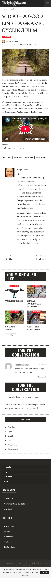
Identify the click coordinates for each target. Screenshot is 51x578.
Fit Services (9, 547)
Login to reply (42, 377)
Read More (26, 575)
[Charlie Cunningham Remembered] (36, 291)
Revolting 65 (41, 259)
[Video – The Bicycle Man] (36, 317)
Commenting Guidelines (16, 504)
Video (9, 157)
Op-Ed (10, 432)
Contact (8, 509)
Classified (11, 436)
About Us (8, 498)
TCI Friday (9, 259)
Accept (44, 572)
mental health (18, 157)
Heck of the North (41, 157)
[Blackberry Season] (14, 317)
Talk (9, 440)
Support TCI (33, 565)
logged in (20, 397)
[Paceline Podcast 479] (14, 291)
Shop (24, 565)
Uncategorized (13, 449)
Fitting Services (13, 445)
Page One (6, 37)
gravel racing (29, 157)
